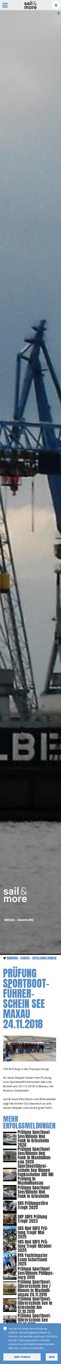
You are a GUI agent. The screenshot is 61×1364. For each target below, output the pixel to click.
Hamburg (12, 958)
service (25, 958)
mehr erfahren (22, 1357)
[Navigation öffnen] (5, 5)
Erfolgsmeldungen (44, 958)
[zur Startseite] (30, 8)
